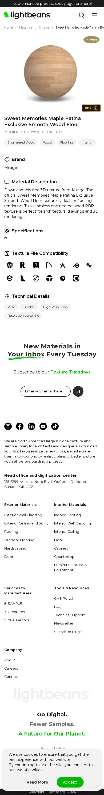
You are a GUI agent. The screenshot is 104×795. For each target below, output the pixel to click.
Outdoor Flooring (19, 540)
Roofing (11, 532)
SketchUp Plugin (68, 632)
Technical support (69, 615)
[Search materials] (81, 15)
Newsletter (63, 623)
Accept (70, 782)
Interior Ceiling (66, 532)
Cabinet (61, 548)
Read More (37, 782)
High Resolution (55, 307)
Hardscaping (15, 548)
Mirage (44, 27)
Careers (11, 668)
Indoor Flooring (67, 515)
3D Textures (14, 612)
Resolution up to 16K (23, 315)
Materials (26, 27)
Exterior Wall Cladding (23, 515)
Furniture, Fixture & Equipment (70, 567)
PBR (11, 307)
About (9, 660)
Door (8, 557)
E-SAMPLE (13, 604)
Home (8, 27)
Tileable (29, 307)
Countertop (64, 557)
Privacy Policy (52, 748)
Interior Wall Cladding (72, 523)
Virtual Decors (16, 620)
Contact (11, 677)
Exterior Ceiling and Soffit (26, 523)
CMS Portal (63, 599)
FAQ (58, 607)
